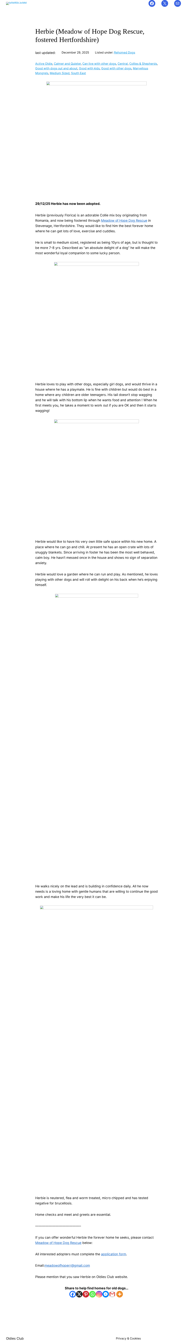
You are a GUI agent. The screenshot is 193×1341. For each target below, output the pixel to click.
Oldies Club (15, 1338)
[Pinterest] (86, 1294)
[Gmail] (112, 1294)
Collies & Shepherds (143, 63)
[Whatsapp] (92, 1294)
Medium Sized (60, 73)
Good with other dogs (116, 68)
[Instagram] (99, 1294)
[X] (79, 1294)
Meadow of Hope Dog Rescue (124, 220)
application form (113, 1254)
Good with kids (89, 68)
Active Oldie (43, 63)
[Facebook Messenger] (105, 1294)
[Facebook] (72, 1294)
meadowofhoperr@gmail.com (67, 1265)
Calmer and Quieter (67, 63)
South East (78, 73)
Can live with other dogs (99, 63)
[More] (120, 1294)
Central (123, 63)
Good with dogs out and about (56, 68)
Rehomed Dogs (124, 52)
